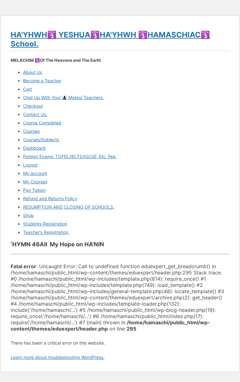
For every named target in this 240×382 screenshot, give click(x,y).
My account (35, 173)
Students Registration (45, 223)
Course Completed (42, 122)
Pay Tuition (34, 190)
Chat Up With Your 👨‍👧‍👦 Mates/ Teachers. (63, 97)
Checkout (33, 106)
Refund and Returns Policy (50, 198)
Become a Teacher (42, 80)
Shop (28, 215)
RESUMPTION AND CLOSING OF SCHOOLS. (68, 207)
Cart (27, 89)
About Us (32, 72)
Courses (31, 131)
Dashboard (34, 148)
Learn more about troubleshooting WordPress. (57, 357)
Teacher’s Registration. (46, 232)
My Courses (35, 181)
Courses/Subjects (41, 139)
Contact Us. (35, 114)
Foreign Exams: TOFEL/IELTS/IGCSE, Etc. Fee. (70, 156)
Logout (30, 164)
